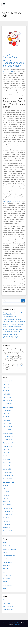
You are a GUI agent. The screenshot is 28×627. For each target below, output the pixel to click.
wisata (5, 588)
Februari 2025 (7, 426)
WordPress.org (8, 609)
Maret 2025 (7, 423)
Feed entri (6, 603)
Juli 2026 (6, 384)
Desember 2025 (8, 407)
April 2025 (6, 420)
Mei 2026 (6, 391)
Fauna (5, 552)
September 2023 (8, 482)
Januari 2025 (7, 430)
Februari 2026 (7, 400)
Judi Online (6, 559)
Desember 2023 (8, 472)
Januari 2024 (7, 469)
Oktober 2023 (7, 479)
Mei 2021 (6, 518)
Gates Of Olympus (9, 555)
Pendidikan (6, 565)
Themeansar (16, 624)
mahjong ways (7, 562)
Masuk (5, 600)
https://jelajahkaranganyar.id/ (11, 202)
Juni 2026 (6, 387)
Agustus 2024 (7, 446)
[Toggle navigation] (4, 4)
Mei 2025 (6, 417)
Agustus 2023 (7, 485)
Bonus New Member (9, 549)
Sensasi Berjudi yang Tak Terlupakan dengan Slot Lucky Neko (13, 61)
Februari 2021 (7, 521)
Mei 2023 (6, 495)
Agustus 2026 (7, 381)
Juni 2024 (6, 453)
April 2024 (6, 459)
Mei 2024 (6, 456)
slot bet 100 (7, 575)
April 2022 (6, 501)
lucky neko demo (8, 71)
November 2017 (8, 524)
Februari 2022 (7, 508)
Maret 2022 (7, 505)
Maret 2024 (7, 462)
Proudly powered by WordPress (11, 623)
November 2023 (8, 475)
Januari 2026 (7, 404)
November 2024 (8, 436)
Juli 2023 (6, 488)
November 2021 (8, 511)
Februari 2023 (7, 498)
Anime (5, 542)
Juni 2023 (6, 492)
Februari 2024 (7, 466)
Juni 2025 (6, 413)
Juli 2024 (6, 449)
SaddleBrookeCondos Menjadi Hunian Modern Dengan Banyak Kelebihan (11, 336)
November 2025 (8, 410)
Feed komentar (8, 606)
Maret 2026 (7, 397)
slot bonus (6, 578)
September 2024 (8, 443)
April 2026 (6, 394)
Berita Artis (6, 546)
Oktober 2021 (7, 514)
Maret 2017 (6, 527)
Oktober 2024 (7, 439)
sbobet (5, 568)
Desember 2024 (8, 433)
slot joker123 (19, 366)
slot (4, 572)
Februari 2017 (7, 531)
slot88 (5, 582)
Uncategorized (7, 55)
